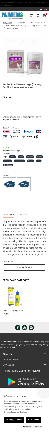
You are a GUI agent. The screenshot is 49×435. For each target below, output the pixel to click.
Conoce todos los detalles (15, 412)
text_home (7, 22)
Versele (30, 161)
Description (8, 215)
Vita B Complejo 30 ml (13, 310)
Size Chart (21, 215)
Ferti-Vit (12, 157)
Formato (6, 175)
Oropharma (8, 165)
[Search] (37, 15)
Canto (21, 157)
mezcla (39, 157)
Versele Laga (14, 150)
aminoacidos (19, 161)
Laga (38, 161)
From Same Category (16, 280)
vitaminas (7, 161)
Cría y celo (20, 22)
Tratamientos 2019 (36, 22)
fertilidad (30, 157)
